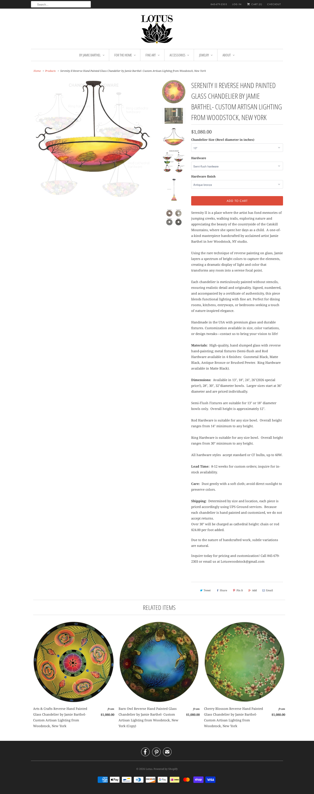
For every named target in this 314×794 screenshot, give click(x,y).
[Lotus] (157, 30)
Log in (237, 4)
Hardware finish (203, 176)
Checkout (274, 4)
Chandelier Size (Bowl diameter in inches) (222, 140)
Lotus (149, 769)
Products (50, 71)
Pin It (239, 590)
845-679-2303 (219, 4)
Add (254, 590)
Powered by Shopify (166, 769)
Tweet (207, 590)
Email (269, 590)
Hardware (198, 158)
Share (223, 590)
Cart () (256, 4)
